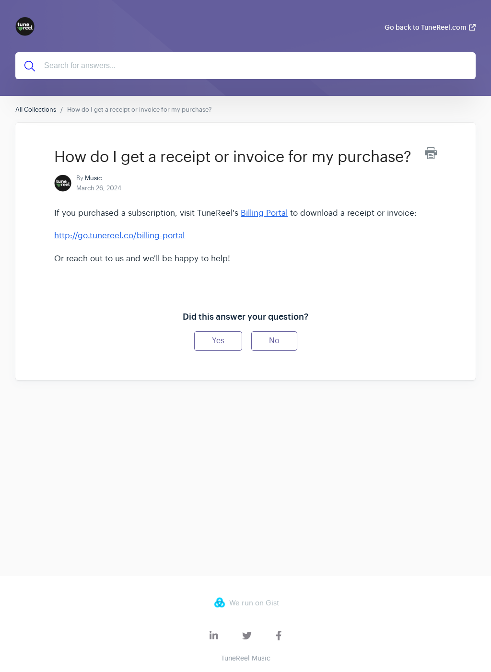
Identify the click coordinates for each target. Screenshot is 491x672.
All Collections (35, 109)
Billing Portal (264, 213)
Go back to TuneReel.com (426, 27)
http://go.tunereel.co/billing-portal (119, 236)
